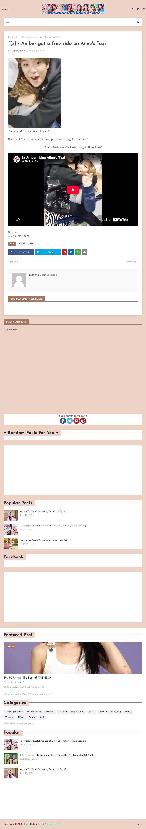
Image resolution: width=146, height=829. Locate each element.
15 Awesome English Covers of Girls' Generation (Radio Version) (53, 526)
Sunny (128, 711)
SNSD (91, 711)
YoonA (32, 717)
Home (11, 37)
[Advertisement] (73, 470)
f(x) (17, 37)
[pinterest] (143, 9)
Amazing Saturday (14, 711)
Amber (22, 243)
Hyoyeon (50, 711)
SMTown (63, 711)
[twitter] (138, 9)
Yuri (42, 717)
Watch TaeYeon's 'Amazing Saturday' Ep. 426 (43, 511)
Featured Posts (34, 711)
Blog (26, 824)
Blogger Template (53, 824)
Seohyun (103, 711)
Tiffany (21, 717)
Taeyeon (9, 717)
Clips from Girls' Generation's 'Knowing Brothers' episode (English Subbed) (58, 755)
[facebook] (132, 9)
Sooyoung (116, 711)
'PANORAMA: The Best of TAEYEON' (28, 677)
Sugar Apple (18, 50)
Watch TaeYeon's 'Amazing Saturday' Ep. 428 (43, 540)
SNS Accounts (77, 711)
